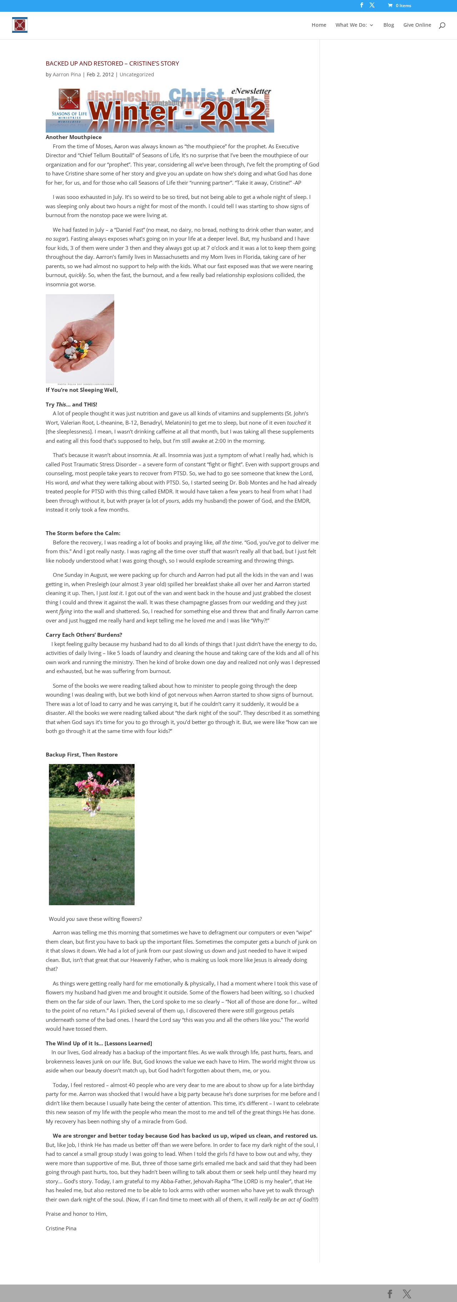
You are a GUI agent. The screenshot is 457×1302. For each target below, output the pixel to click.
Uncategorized (137, 74)
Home (319, 25)
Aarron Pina (67, 74)
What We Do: (351, 25)
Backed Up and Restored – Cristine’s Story (112, 63)
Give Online (417, 25)
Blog (388, 25)
